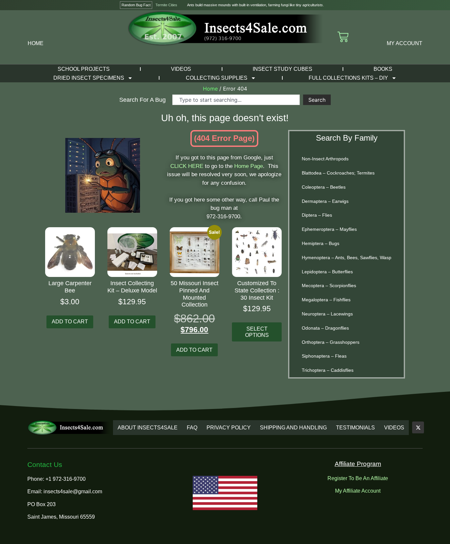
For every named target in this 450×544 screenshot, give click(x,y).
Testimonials (355, 427)
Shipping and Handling (293, 427)
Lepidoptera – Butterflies (327, 271)
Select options (257, 332)
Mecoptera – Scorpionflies (329, 285)
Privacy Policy (229, 427)
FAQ (192, 427)
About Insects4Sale (148, 427)
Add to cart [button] (70, 321)
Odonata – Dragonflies (325, 328)
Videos (181, 69)
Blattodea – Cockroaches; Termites (338, 173)
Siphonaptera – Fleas (324, 356)
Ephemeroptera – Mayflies (329, 229)
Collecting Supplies (216, 78)
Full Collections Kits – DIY (348, 78)
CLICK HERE (186, 166)
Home (35, 43)
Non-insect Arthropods (325, 158)
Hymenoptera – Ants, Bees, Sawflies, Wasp (346, 257)
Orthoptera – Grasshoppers (330, 342)
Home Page (248, 166)
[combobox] (235, 100)
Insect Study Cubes (282, 69)
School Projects (84, 69)
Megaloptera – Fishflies (326, 299)
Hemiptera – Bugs (320, 243)
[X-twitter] (418, 427)
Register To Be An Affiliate (357, 478)
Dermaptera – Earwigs (325, 201)
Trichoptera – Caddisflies (327, 370)
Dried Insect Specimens (88, 78)
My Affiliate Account (357, 491)
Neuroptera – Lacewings (327, 313)
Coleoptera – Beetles (324, 187)
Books (383, 69)
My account (404, 43)
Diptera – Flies (317, 215)
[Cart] (342, 36)
